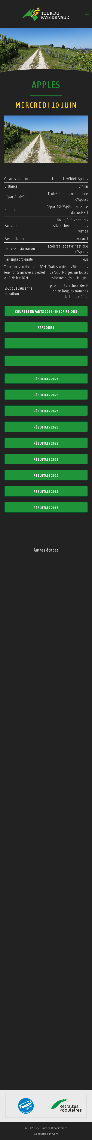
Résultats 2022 (46, 443)
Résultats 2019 (46, 492)
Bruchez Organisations (54, 1127)
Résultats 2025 (46, 395)
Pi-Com (53, 1133)
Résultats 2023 (46, 427)
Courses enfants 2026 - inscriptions (46, 311)
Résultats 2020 (46, 475)
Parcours (46, 328)
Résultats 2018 (46, 508)
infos (46, 617)
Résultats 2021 (46, 459)
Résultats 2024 (46, 411)
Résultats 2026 (46, 379)
